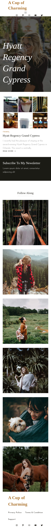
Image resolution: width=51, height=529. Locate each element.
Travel (6, 132)
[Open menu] (25, 12)
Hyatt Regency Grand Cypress (21, 135)
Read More (8, 151)
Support (12, 519)
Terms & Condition (34, 513)
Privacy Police (15, 513)
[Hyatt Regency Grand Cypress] (25, 112)
